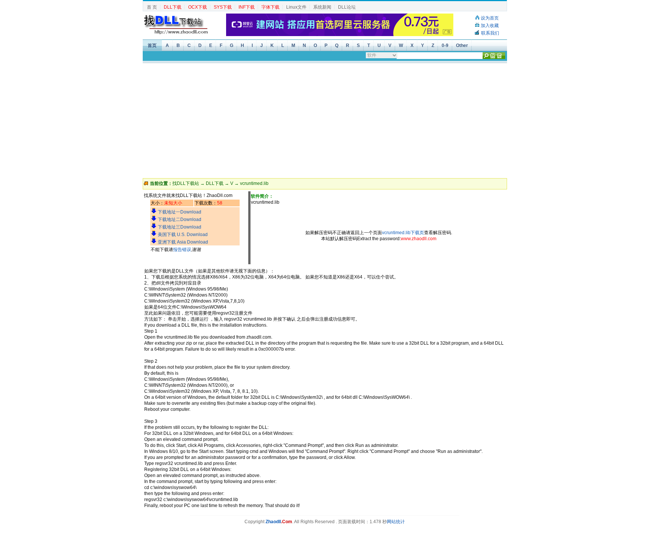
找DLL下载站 (185, 183)
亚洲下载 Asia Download (183, 242)
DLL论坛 (347, 7)
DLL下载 (214, 183)
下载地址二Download (179, 219)
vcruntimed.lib (254, 183)
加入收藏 (490, 25)
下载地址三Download (179, 227)
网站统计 (396, 521)
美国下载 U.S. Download (183, 234)
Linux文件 (296, 7)
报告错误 (182, 249)
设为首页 (490, 18)
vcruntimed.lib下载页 (403, 232)
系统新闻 (322, 7)
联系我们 (490, 33)
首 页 (152, 7)
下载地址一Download (179, 212)
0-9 (445, 45)
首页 (152, 45)
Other (462, 45)
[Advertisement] (325, 120)
